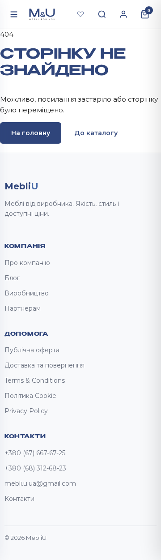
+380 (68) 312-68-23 (35, 468)
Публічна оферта (31, 350)
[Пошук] (102, 14)
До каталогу (96, 133)
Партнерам (22, 308)
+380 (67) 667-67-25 (34, 453)
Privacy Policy (26, 411)
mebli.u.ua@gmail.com (40, 483)
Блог (12, 278)
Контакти (19, 499)
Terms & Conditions (34, 380)
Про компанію (27, 263)
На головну (30, 133)
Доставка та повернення (44, 365)
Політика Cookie (30, 396)
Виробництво (26, 293)
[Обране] (80, 14)
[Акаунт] (123, 14)
